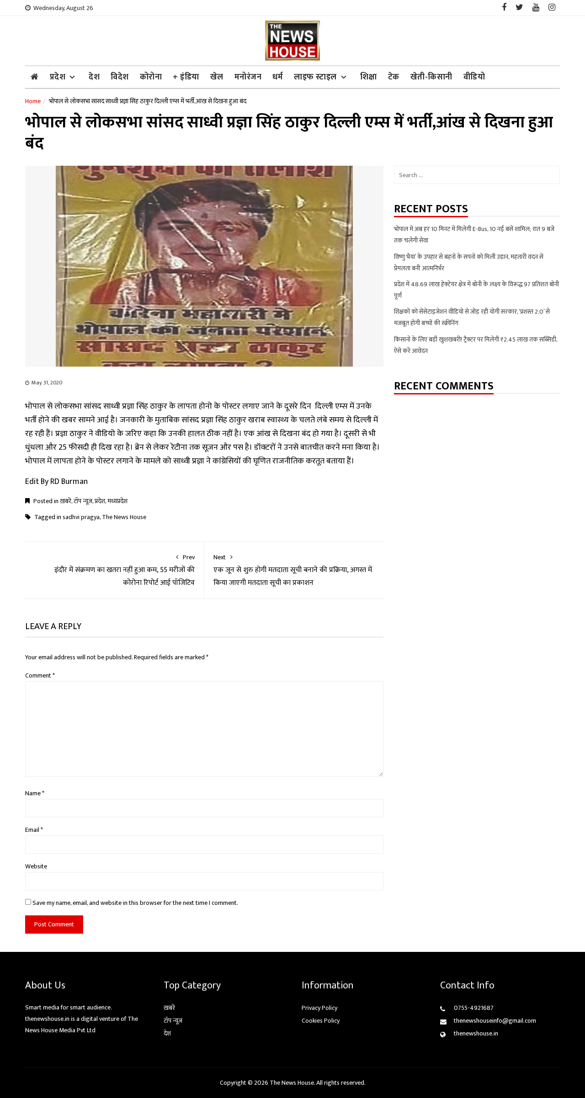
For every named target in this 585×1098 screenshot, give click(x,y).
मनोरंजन (248, 77)
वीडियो (474, 77)
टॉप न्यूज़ (83, 501)
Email (34, 830)
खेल (216, 77)
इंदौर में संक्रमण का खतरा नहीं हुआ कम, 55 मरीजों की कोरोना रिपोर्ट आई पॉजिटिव (124, 570)
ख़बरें (65, 501)
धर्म (277, 77)
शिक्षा (368, 77)
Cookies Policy (321, 1020)
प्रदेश (58, 77)
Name (34, 793)
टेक (393, 77)
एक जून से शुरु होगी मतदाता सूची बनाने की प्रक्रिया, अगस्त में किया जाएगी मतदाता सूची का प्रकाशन (292, 570)
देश (94, 77)
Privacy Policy (319, 1008)
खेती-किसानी (431, 77)
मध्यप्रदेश (117, 501)
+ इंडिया (186, 77)
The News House (124, 517)
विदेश (120, 77)
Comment (40, 675)
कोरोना (151, 77)
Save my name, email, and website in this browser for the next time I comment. (135, 903)
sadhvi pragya (81, 517)
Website (36, 866)
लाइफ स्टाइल (315, 77)
